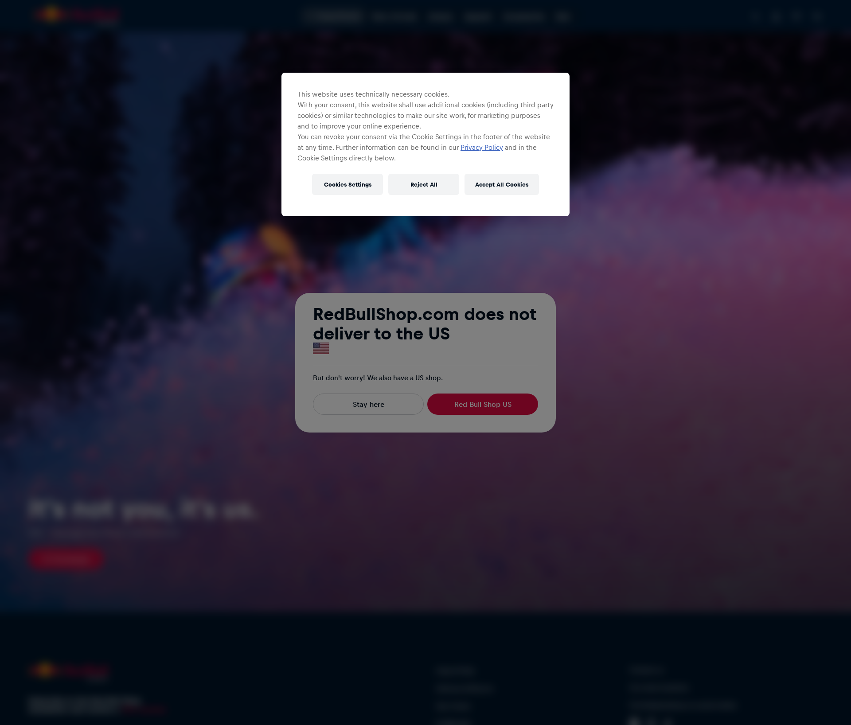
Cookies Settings (347, 184)
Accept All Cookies (501, 184)
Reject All (423, 184)
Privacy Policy (482, 147)
